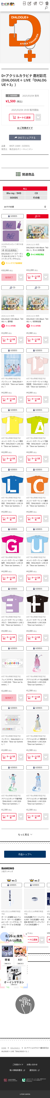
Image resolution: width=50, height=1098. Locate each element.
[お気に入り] (41, 3)
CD (36, 193)
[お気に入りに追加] (38, 117)
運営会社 (33, 1070)
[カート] (47, 3)
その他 (36, 197)
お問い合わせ (32, 1064)
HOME (3, 1048)
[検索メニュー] (46, 7)
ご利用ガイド (17, 1064)
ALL (25, 188)
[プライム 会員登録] (35, 3)
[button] (25, 137)
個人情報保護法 (16, 1070)
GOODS (14, 197)
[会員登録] (29, 3)
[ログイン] (24, 3)
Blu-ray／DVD (14, 193)
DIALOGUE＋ (15, 1048)
